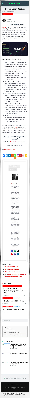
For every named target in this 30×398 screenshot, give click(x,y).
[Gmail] (23, 155)
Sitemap (18, 388)
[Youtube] (12, 254)
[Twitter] (7, 155)
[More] (15, 158)
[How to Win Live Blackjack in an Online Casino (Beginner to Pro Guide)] (6, 343)
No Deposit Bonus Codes (11, 266)
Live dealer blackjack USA (12, 269)
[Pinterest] (20, 155)
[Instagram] (18, 155)
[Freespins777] (15, 3)
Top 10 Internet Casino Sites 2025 (14, 309)
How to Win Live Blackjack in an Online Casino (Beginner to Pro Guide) (13, 290)
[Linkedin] (9, 155)
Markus (10, 19)
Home (3, 11)
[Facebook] (4, 155)
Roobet (4, 27)
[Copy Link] (26, 155)
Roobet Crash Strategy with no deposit (13, 335)
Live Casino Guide (17, 285)
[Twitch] (15, 254)
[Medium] (15, 251)
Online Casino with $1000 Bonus (13, 301)
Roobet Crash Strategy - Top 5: (14, 332)
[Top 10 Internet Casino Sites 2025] (15, 306)
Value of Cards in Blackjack (12, 271)
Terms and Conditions (15, 387)
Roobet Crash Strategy (10, 330)
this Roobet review (12, 141)
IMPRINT (7, 387)
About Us (23, 387)
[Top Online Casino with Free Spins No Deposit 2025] (6, 362)
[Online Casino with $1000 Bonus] (15, 298)
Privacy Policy (13, 388)
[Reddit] (12, 155)
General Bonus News (8, 14)
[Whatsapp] (15, 155)
